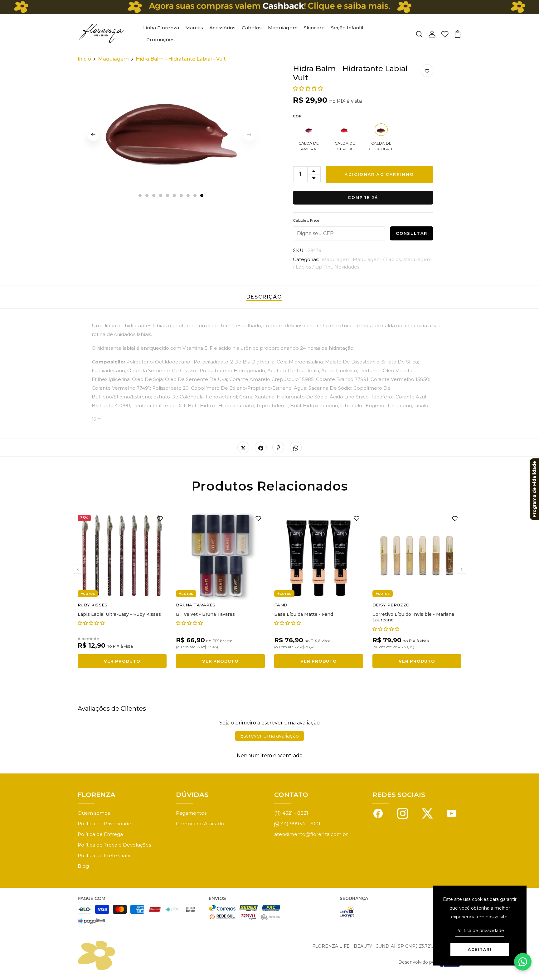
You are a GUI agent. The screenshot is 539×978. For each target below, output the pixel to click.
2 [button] (147, 196)
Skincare (314, 28)
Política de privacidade (479, 930)
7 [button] (181, 196)
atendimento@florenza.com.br (311, 834)
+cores (88, 593)
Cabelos (252, 28)
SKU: (299, 250)
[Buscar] (419, 34)
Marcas (194, 28)
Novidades (346, 267)
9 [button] (195, 196)
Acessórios (222, 28)
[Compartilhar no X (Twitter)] (243, 447)
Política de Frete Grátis (104, 855)
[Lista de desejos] (445, 34)
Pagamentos (191, 813)
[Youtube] (451, 813)
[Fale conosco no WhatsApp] (523, 962)
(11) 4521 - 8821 (291, 813)
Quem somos (94, 813)
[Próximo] (461, 569)
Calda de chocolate (381, 146)
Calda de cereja (345, 146)
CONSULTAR (411, 233)
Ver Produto (122, 661)
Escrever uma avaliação (269, 736)
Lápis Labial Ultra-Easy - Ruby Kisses (119, 614)
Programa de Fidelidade (534, 489)
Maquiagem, (337, 259)
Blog (83, 866)
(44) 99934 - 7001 (299, 824)
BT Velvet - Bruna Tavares (205, 614)
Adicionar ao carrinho (379, 174)
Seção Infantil (347, 28)
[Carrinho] (457, 34)
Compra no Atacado (200, 824)
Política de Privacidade (104, 824)
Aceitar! (480, 949)
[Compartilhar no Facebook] (261, 447)
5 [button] (168, 196)
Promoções (160, 39)
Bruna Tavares (195, 604)
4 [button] (161, 196)
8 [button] (188, 196)
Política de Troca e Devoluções (114, 845)
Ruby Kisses (93, 604)
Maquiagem (283, 28)
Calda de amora (309, 146)
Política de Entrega (100, 834)
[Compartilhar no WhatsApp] (296, 447)
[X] (427, 813)
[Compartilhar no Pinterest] (278, 447)
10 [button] (202, 196)
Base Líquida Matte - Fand (303, 614)
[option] (171, 134)
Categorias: (306, 259)
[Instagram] (402, 813)
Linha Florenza (161, 28)
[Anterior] (93, 134)
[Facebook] (378, 813)
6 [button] (174, 196)
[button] (308, 88)
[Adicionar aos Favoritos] (427, 71)
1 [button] (140, 196)
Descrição (264, 297)
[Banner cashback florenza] (269, 7)
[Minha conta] (432, 34)
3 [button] (154, 196)
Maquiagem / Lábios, (378, 259)
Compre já (363, 197)
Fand (280, 604)
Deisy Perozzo (391, 604)
